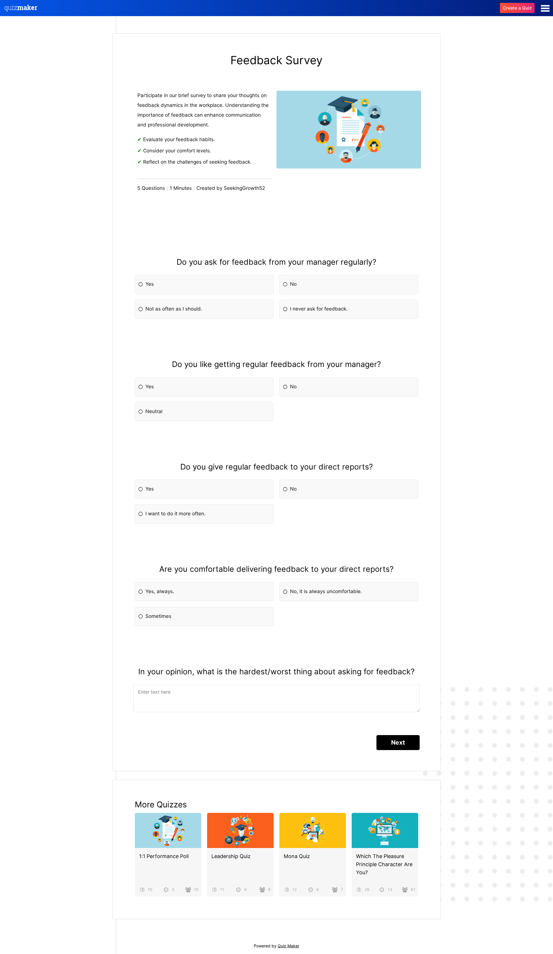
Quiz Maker (288, 945)
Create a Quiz (517, 8)
